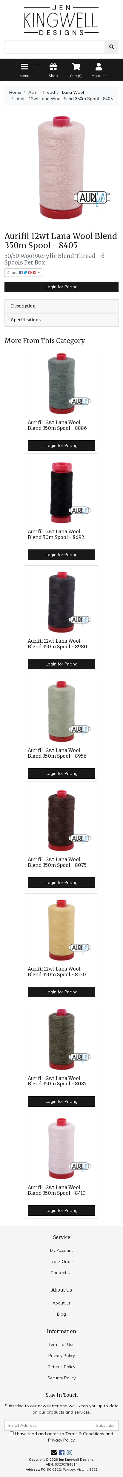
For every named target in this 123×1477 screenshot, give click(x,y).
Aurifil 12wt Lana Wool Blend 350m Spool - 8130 (57, 971)
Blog (61, 1314)
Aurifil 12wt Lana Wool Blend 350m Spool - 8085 (57, 1081)
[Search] (112, 47)
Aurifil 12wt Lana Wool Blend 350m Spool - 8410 (57, 1190)
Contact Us (61, 1272)
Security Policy (61, 1378)
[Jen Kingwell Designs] (61, 19)
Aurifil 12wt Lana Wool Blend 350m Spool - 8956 (57, 753)
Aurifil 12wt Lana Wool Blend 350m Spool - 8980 (57, 644)
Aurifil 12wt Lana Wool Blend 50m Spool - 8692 (56, 534)
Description (23, 306)
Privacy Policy (61, 1355)
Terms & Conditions (84, 1433)
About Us (62, 1303)
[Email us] (54, 1452)
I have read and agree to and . (63, 1437)
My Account (61, 1250)
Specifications (26, 320)
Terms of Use (61, 1344)
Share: (13, 272)
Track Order (61, 1261)
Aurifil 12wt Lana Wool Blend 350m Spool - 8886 (57, 425)
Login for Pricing (62, 286)
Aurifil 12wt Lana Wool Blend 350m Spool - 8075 (57, 862)
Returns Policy (61, 1366)
